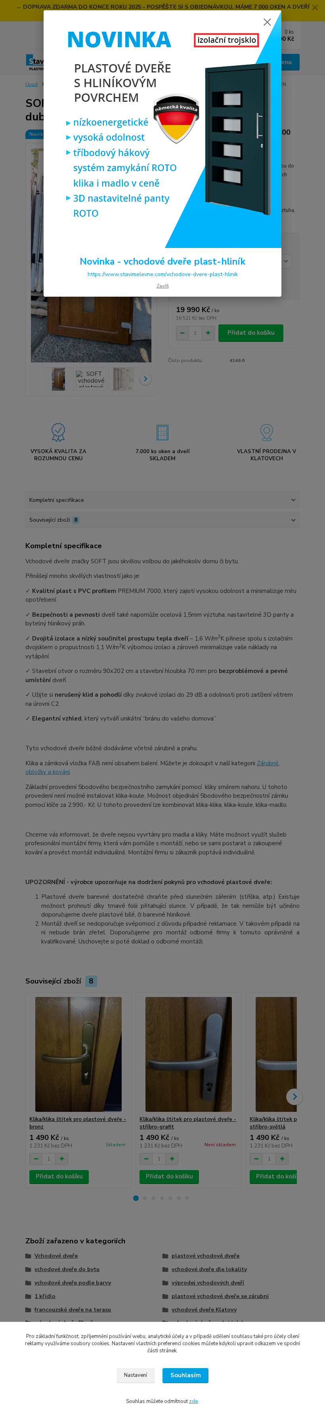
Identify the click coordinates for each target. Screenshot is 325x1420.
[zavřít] (267, 22)
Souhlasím (185, 1375)
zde (193, 1401)
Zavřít (163, 286)
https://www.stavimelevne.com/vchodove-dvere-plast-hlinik (163, 274)
